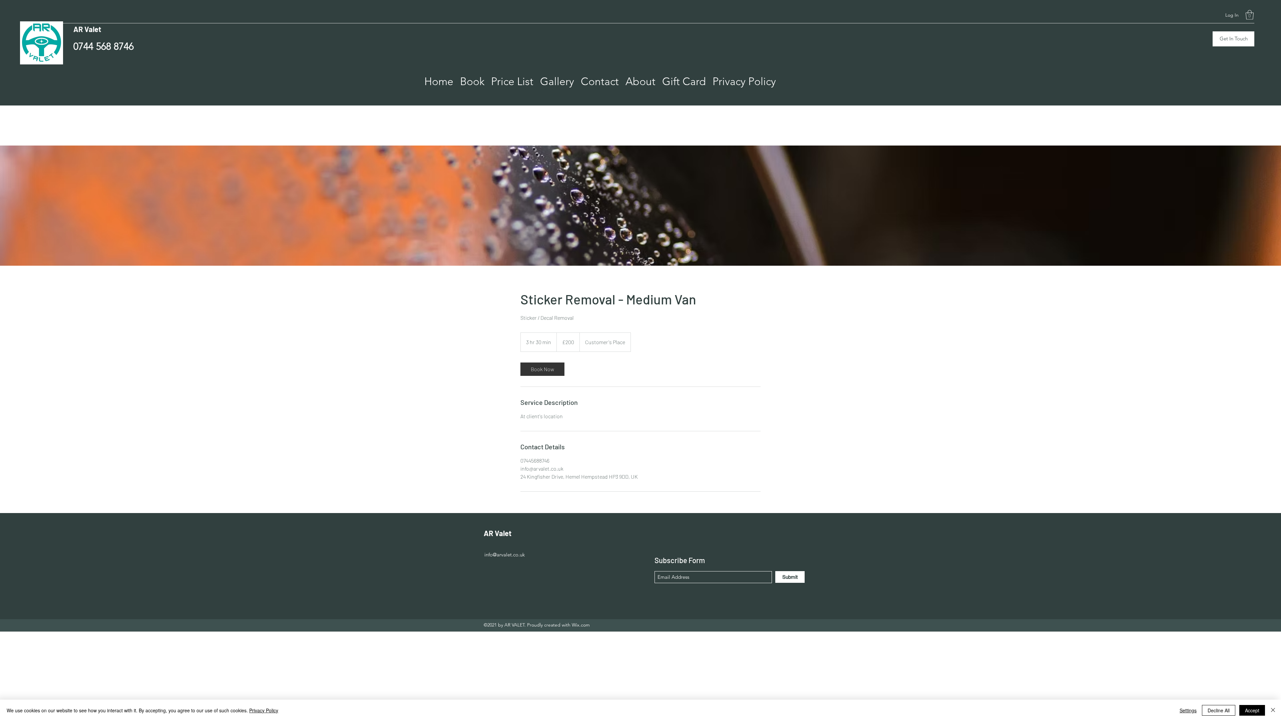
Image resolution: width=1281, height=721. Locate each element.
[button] (1250, 15)
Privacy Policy (263, 710)
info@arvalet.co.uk (395, 108)
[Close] (1273, 710)
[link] (542, 369)
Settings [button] (1188, 710)
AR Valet (87, 29)
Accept (1252, 710)
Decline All (1219, 710)
